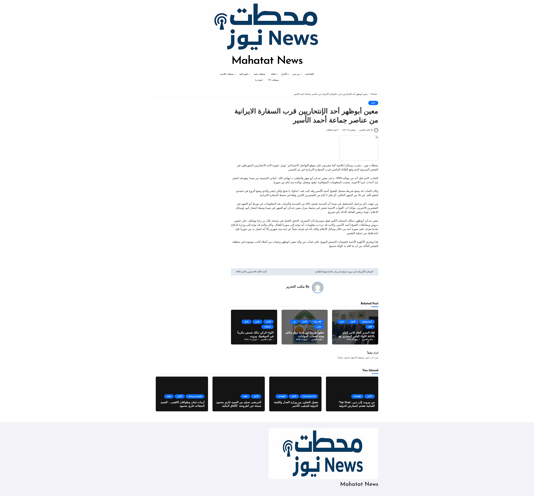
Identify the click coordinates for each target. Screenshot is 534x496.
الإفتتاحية (309, 74)
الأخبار (284, 74)
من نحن (296, 74)
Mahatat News (266, 61)
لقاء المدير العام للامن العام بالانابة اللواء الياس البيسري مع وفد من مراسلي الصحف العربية (356, 336)
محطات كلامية (227, 74)
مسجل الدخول (357, 358)
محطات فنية (259, 74)
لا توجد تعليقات (332, 130)
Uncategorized (309, 396)
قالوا (370, 327)
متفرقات (267, 327)
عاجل (373, 103)
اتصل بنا (259, 80)
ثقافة (273, 74)
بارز (294, 322)
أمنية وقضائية (367, 322)
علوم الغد (243, 74)
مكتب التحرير (295, 286)
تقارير (319, 327)
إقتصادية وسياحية (195, 396)
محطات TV (273, 80)
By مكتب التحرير (366, 130)
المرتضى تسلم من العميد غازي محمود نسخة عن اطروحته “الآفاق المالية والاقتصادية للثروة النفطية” (238, 406)
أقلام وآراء (317, 322)
